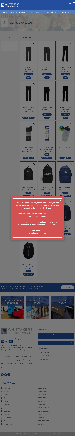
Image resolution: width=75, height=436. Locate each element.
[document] (37, 218)
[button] (60, 200)
